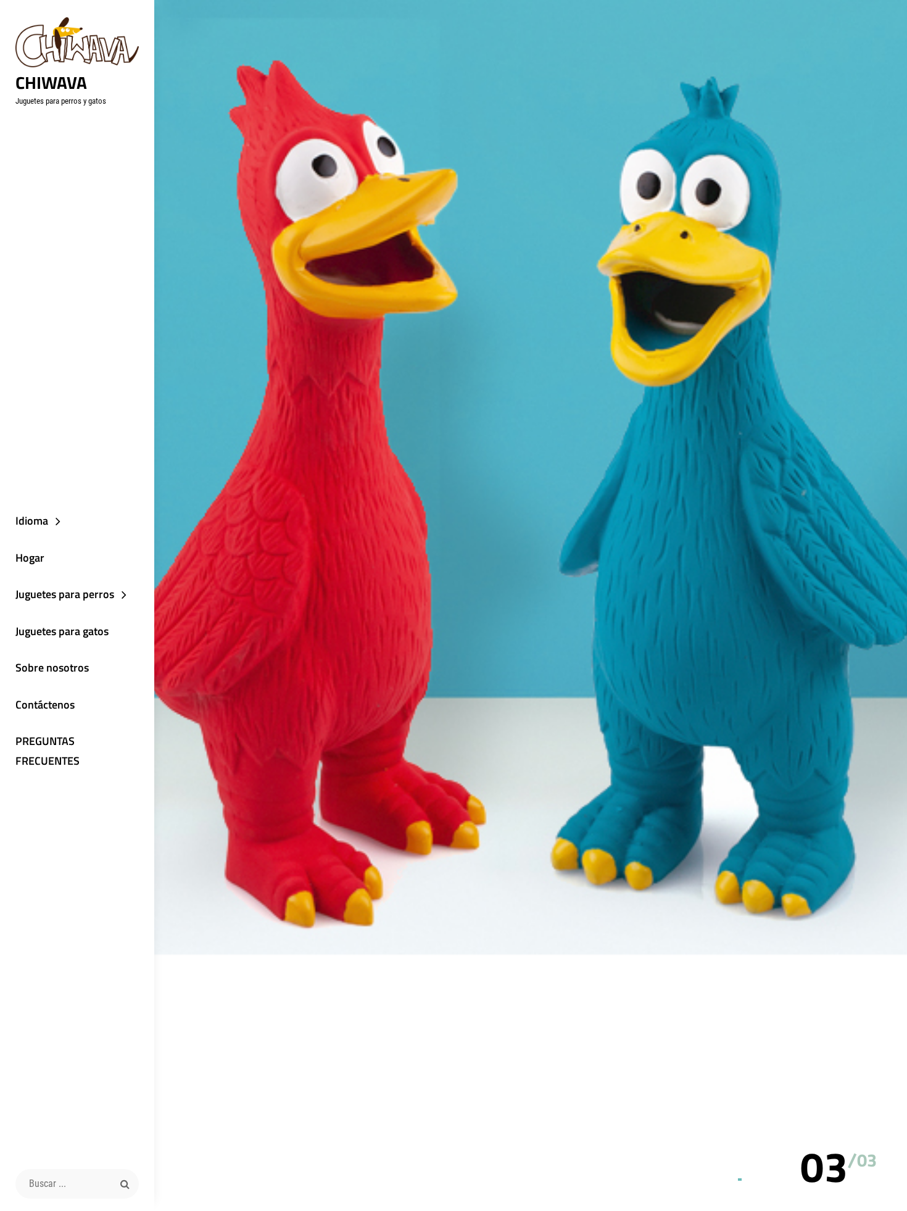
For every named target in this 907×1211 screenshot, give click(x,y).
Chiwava (51, 82)
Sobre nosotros (52, 667)
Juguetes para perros (64, 594)
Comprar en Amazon (544, 657)
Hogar (29, 557)
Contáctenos (45, 704)
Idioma (31, 520)
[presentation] (858, 1136)
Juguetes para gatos (62, 631)
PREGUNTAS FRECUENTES (47, 751)
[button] (824, 1166)
